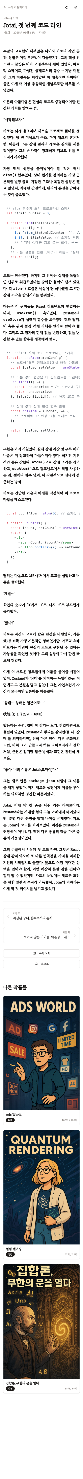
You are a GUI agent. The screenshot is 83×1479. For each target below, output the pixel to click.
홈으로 (45, 964)
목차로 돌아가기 (17, 7)
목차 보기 (44, 953)
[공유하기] (66, 7)
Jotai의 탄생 (10, 18)
